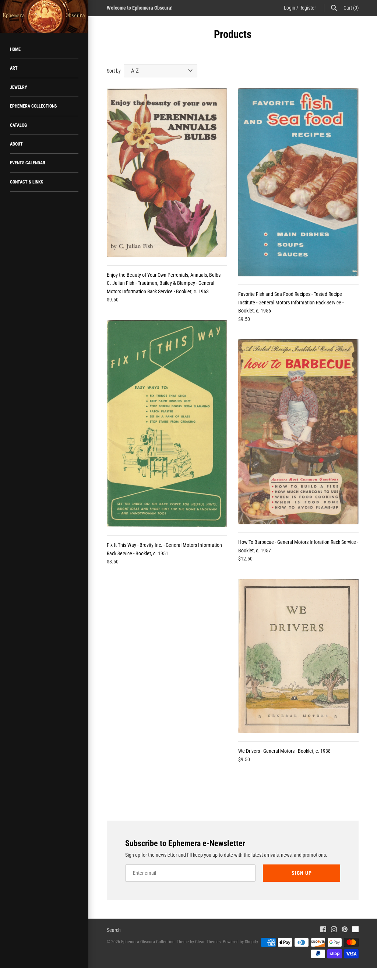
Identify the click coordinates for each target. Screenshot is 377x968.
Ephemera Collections (33, 106)
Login (289, 8)
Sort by (114, 71)
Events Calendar (27, 162)
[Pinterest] (345, 930)
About (16, 144)
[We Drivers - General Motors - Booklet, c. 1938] (298, 656)
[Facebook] (323, 930)
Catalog (18, 125)
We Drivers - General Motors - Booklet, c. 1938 (284, 751)
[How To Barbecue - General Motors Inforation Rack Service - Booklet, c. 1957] (298, 431)
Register (307, 8)
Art (14, 68)
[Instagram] (334, 930)
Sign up (302, 873)
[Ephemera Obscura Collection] (44, 16)
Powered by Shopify (240, 941)
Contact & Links (26, 182)
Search (114, 930)
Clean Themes (208, 941)
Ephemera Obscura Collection (148, 941)
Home (15, 49)
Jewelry (18, 87)
